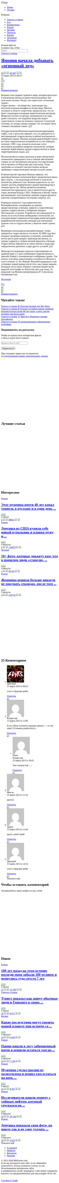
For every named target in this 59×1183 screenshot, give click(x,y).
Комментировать (9, 90)
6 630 (12, 1037)
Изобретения (13, 25)
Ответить (11, 696)
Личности (12, 37)
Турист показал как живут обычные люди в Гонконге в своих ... (29, 1000)
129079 (12, 547)
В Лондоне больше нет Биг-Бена (34, 306)
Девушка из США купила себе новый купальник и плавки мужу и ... (27, 532)
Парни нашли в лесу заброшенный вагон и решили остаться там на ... (28, 1048)
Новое (10, 7)
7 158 (12, 1061)
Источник (6, 279)
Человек (11, 30)
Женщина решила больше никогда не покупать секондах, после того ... (28, 582)
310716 (12, 595)
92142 (11, 571)
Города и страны (15, 19)
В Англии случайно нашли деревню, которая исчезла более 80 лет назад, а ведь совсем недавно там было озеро (27, 311)
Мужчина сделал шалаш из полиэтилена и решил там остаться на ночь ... (28, 1074)
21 (2, 989)
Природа (11, 32)
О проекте (12, 1148)
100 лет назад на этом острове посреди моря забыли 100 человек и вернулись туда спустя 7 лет (29, 974)
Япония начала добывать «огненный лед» (27, 63)
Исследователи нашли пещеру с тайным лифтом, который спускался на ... (26, 1101)
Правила (11, 1150)
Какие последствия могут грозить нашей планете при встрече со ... (27, 1024)
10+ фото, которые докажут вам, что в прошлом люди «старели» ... (29, 558)
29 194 (13, 1116)
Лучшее (10, 10)
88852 (11, 520)
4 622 (12, 1140)
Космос (10, 35)
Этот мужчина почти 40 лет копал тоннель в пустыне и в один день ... (28, 506)
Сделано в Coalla (9, 1180)
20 (2, 1013)
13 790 (13, 989)
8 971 (12, 1013)
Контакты (11, 1153)
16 (2, 1061)
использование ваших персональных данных (26, 356)
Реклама (11, 1155)
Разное (10, 27)
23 (2, 1037)
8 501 (12, 1089)
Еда (8, 22)
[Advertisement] (29, 389)
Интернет (11, 40)
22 (2, 1089)
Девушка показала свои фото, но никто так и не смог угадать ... (26, 1127)
